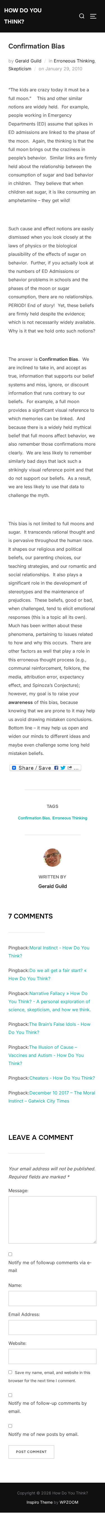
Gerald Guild (28, 61)
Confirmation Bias (34, 817)
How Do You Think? (23, 16)
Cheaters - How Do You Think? (62, 1078)
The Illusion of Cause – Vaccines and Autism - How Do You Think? (46, 1055)
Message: (18, 1190)
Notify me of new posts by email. (43, 1434)
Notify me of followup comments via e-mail (50, 1266)
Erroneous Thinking (74, 61)
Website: (17, 1343)
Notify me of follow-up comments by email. (47, 1407)
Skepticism (19, 68)
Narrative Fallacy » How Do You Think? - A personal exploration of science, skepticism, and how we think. (49, 1001)
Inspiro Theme (40, 1502)
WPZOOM (69, 1502)
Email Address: (24, 1314)
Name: (15, 1285)
